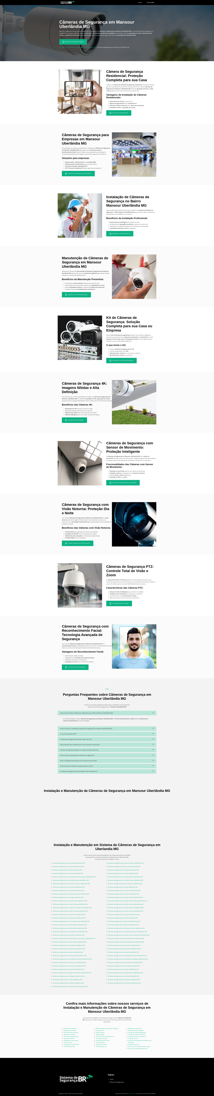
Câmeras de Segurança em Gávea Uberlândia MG (123, 887)
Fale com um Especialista (120, 113)
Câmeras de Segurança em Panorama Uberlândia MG (69, 949)
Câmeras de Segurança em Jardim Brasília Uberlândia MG (125, 897)
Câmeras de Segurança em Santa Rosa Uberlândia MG (69, 966)
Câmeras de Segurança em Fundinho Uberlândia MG (69, 887)
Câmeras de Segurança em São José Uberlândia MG (68, 969)
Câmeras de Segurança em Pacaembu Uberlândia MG (69, 945)
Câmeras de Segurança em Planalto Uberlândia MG (123, 952)
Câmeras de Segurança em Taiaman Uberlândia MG (123, 976)
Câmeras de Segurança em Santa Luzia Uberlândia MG (69, 962)
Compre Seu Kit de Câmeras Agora (122, 360)
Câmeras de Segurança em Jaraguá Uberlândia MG (68, 897)
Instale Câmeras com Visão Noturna (79, 543)
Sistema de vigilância (70, 1028)
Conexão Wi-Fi (100, 1030)
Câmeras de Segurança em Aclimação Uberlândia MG (69, 863)
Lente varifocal (100, 1042)
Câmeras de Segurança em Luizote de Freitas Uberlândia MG (71, 921)
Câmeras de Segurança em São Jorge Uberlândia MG (124, 966)
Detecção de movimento (71, 1040)
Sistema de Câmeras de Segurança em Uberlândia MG (80, 47)
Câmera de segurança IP (71, 1036)
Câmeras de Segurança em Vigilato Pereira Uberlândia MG (70, 986)
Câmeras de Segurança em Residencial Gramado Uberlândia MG (72, 959)
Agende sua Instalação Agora (121, 233)
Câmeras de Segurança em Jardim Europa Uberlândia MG (70, 904)
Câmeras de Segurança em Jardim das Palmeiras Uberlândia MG (127, 901)
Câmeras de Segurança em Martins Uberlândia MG (123, 925)
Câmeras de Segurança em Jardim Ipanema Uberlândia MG (126, 907)
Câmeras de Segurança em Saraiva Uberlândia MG (123, 969)
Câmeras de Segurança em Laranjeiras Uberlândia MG (69, 918)
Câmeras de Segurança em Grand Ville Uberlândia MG (124, 890)
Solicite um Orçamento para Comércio (79, 173)
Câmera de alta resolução (136, 1030)
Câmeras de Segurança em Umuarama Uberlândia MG (124, 983)
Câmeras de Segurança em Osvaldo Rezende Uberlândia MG (126, 942)
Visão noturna (68, 1042)
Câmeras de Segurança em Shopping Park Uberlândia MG (125, 973)
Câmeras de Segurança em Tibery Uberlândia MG (67, 979)
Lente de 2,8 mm (133, 1038)
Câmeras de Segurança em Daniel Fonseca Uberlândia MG (125, 880)
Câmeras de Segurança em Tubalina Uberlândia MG (68, 983)
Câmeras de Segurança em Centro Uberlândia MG (123, 873)
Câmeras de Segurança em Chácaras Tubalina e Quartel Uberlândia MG (74, 877)
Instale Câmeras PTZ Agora (120, 603)
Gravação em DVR (101, 1044)
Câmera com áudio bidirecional (137, 1048)
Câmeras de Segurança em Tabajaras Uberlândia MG (69, 976)
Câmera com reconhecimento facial (139, 1046)
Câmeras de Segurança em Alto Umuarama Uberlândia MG (125, 863)
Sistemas (149, 2)
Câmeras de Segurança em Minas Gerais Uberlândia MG (70, 928)
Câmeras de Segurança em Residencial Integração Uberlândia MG (128, 959)
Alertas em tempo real (134, 1028)
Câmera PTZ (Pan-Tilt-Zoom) (137, 1034)
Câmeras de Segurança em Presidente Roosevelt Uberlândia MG (127, 955)
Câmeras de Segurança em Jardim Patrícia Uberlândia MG (125, 911)
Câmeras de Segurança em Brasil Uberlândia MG (67, 870)
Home (140, 2)
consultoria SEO (132, 1093)
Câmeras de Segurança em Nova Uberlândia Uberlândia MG (126, 938)
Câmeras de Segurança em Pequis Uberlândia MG (68, 952)
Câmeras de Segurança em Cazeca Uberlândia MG (68, 873)
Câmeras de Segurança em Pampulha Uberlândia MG (124, 945)
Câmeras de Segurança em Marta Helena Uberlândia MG (70, 925)
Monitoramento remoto (71, 1032)
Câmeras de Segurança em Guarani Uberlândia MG (123, 894)
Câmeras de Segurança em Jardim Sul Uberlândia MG (69, 914)
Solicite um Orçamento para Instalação (124, 482)
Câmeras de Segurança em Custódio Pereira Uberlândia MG (71, 880)
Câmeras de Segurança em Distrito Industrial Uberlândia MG (71, 883)
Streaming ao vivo (101, 1046)
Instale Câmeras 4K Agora (76, 420)
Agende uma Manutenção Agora (78, 294)
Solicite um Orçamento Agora (75, 42)
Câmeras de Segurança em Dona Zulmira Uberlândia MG (125, 883)
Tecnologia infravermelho (71, 1044)
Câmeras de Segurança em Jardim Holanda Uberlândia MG (125, 904)
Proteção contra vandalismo (136, 1036)
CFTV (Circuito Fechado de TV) (105, 1036)
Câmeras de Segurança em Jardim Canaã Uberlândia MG (70, 901)
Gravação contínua (102, 1038)
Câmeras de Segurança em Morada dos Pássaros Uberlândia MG (127, 931)
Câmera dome (100, 1032)
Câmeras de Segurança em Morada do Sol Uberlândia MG (70, 931)
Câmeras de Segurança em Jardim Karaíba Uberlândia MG (70, 911)
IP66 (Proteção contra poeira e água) (107, 1028)
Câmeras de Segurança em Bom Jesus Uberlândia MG (124, 866)
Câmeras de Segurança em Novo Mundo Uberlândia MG (69, 942)
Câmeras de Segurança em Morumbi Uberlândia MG (68, 935)
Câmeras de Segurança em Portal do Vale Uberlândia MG (70, 955)
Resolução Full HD (69, 1038)
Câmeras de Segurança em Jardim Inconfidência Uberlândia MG (72, 907)
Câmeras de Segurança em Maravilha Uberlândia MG (124, 921)
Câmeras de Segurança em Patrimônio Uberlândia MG (124, 949)
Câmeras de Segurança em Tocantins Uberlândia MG (124, 979)
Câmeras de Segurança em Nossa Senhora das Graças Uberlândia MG (74, 938)
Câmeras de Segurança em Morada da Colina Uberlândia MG (126, 928)
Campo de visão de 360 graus (137, 1032)
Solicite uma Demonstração (76, 667)
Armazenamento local (102, 1040)
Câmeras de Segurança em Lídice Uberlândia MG (122, 918)
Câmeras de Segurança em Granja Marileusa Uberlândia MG (71, 894)
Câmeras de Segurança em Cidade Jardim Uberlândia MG (125, 877)
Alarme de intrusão (69, 1034)
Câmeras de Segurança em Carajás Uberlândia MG (123, 870)
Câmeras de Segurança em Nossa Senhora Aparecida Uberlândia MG (128, 935)
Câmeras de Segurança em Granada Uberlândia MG (68, 890)
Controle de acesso (69, 1046)
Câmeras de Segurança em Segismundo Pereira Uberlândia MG (72, 973)
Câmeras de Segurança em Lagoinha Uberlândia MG (124, 914)
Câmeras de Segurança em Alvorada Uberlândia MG (68, 866)
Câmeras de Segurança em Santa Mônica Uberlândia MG (125, 962)
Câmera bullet (100, 1034)
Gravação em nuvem (70, 1030)
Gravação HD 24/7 (133, 1044)
